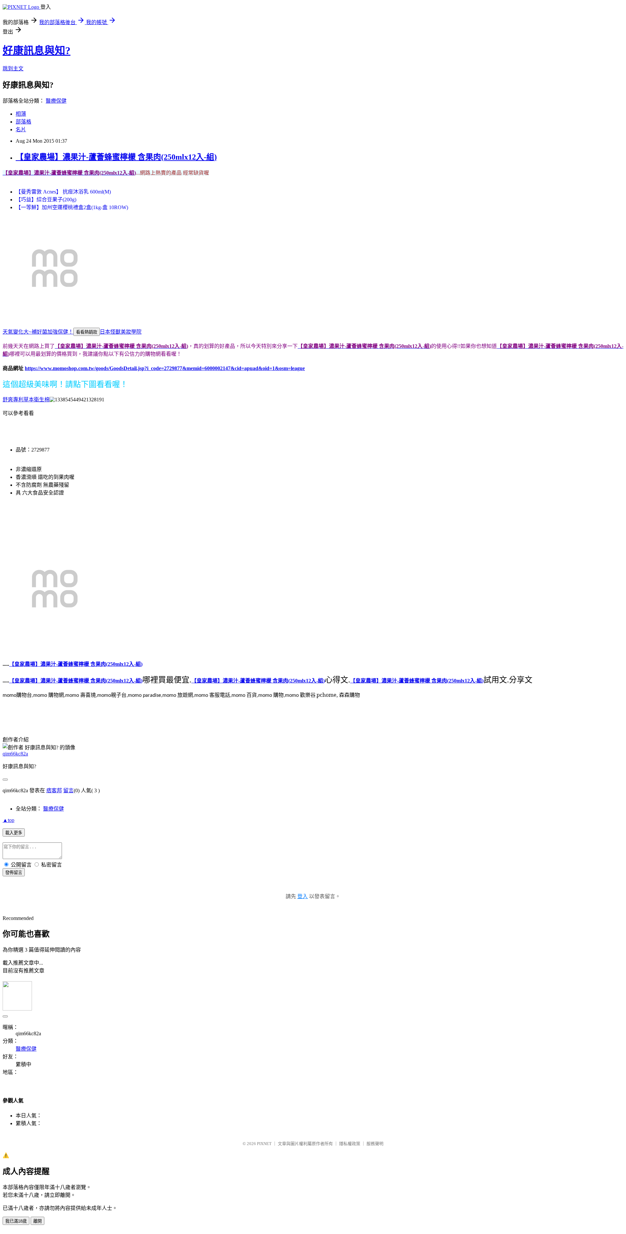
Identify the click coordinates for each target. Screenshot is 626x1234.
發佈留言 (13, 872)
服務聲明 (374, 1143)
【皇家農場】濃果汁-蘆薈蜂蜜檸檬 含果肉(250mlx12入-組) (116, 157)
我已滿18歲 (16, 1221)
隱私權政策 (349, 1143)
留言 (68, 790)
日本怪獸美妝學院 (121, 332)
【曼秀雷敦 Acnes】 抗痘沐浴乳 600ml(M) (63, 191)
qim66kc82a (15, 753)
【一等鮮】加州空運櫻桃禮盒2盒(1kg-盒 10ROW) (72, 207)
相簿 (21, 114)
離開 (37, 1221)
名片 (21, 129)
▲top (8, 820)
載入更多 (13, 832)
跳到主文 (13, 68)
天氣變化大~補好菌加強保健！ (38, 332)
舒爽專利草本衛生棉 (26, 399)
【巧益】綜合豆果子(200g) (46, 199)
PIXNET (264, 1143)
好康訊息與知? (36, 50)
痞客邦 (54, 790)
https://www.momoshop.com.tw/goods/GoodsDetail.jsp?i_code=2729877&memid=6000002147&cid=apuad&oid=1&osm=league (165, 368)
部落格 (23, 121)
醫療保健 (56, 101)
